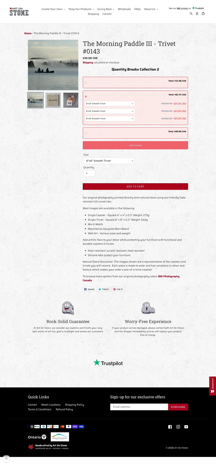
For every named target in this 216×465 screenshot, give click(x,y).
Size (86, 155)
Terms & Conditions (39, 409)
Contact (32, 405)
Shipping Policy (74, 405)
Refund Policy (64, 409)
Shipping (88, 62)
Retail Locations (51, 405)
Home (27, 33)
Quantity (88, 167)
